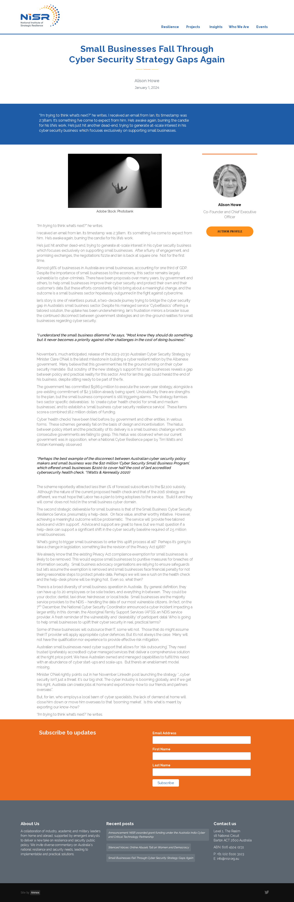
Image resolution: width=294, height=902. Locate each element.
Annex (35, 892)
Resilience (170, 27)
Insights (215, 27)
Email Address (164, 733)
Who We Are (239, 27)
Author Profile (229, 231)
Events (262, 27)
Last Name (161, 765)
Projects (193, 27)
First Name (161, 749)
